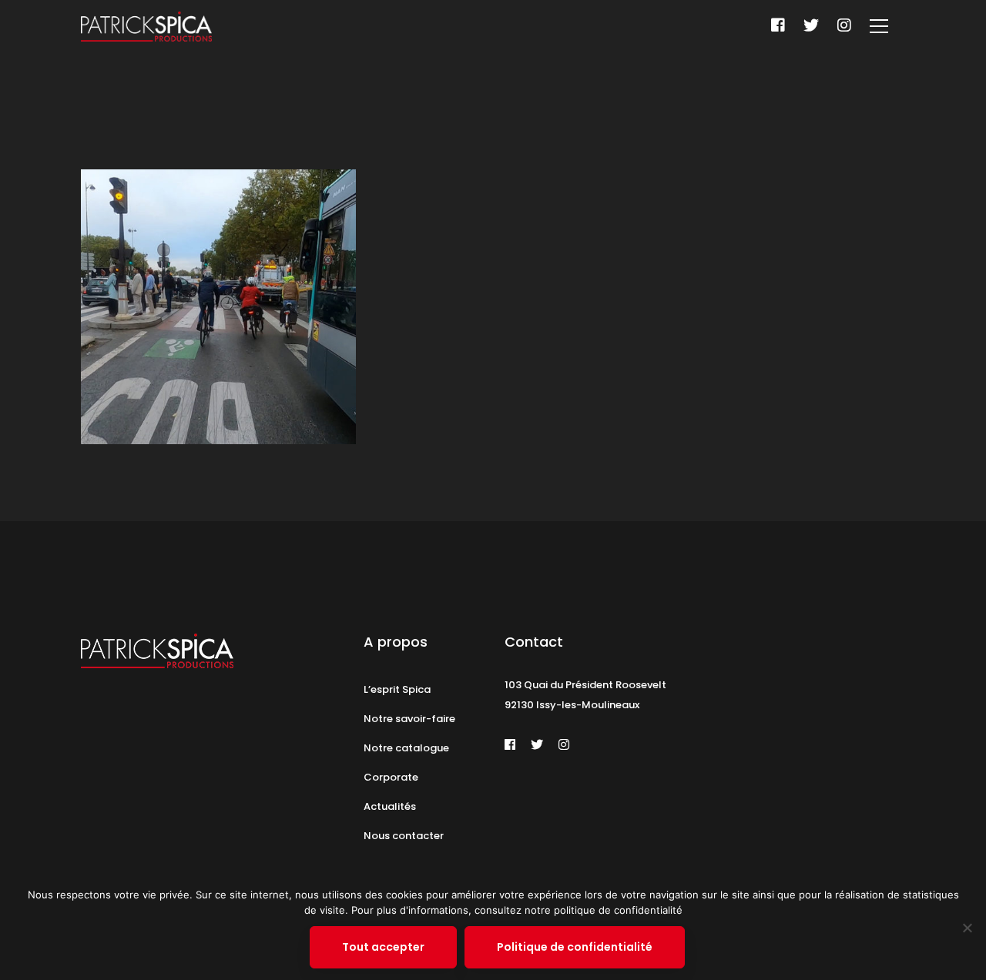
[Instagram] (844, 25)
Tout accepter (383, 947)
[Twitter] (811, 25)
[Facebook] (778, 25)
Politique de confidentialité (574, 947)
